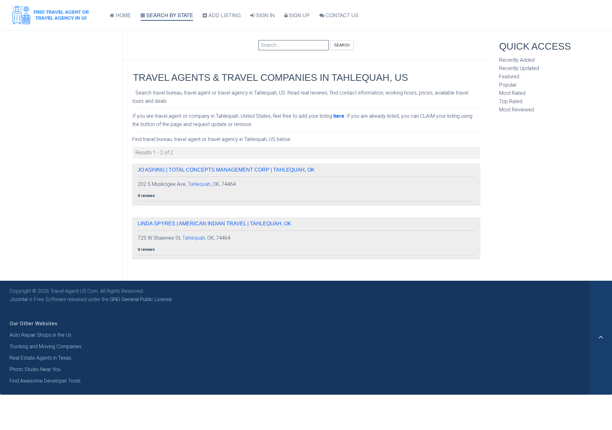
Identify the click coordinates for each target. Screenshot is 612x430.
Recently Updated (519, 68)
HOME (122, 15)
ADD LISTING (224, 15)
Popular (507, 85)
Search (342, 45)
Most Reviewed (516, 110)
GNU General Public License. (141, 299)
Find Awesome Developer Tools (45, 381)
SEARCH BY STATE (169, 15)
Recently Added (517, 60)
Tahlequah (199, 184)
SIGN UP (299, 15)
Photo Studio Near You (35, 369)
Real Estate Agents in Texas (40, 358)
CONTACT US (341, 15)
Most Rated (512, 93)
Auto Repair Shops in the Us (40, 335)
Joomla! (19, 299)
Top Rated (510, 101)
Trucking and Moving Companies (46, 346)
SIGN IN (265, 15)
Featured (509, 77)
